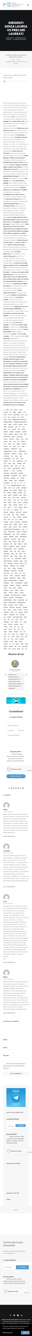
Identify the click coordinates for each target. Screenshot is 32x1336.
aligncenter (16, 414)
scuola (26, 609)
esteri (9, 492)
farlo (24, 495)
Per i (5, 568)
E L (24, 483)
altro (5, 419)
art (23, 427)
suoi (18, 629)
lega (10, 524)
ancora (20, 424)
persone (20, 570)
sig (4, 617)
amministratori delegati (20, 422)
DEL (23, 466)
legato (20, 524)
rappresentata (8, 600)
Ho (4, 509)
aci (10, 412)
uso (5, 639)
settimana (11, 614)
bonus (13, 436)
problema (6, 583)
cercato (23, 441)
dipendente (7, 475)
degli (16, 466)
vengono (6, 641)
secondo (6, 612)
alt (18, 417)
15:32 (11, 844)
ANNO (5, 427)
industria (18, 512)
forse (14, 502)
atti (9, 429)
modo (25, 544)
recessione (21, 600)
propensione (18, 583)
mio (11, 544)
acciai (20, 409)
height (25, 507)
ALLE (5, 417)
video (22, 644)
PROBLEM (21, 580)
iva (12, 519)
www (18, 648)
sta (21, 622)
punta (5, 587)
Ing (4, 514)
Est (5, 492)
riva (5, 609)
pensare (6, 566)
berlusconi (7, 436)
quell (11, 590)
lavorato (17, 522)
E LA (5, 485)
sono (21, 619)
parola (16, 563)
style (10, 627)
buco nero (19, 436)
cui (10, 461)
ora (25, 556)
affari (14, 412)
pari (5, 563)
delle (23, 468)
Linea (10, 527)
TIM (21, 631)
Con (20, 448)
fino (5, 502)
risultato (18, 607)
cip (10, 446)
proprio (12, 585)
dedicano (6, 466)
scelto (20, 609)
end (24, 485)
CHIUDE (5, 446)
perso (14, 568)
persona (20, 568)
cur (14, 461)
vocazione (24, 646)
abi (11, 409)
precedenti (13, 578)
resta (5, 605)
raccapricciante (15, 595)
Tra (9, 634)
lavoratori (24, 522)
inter (17, 514)
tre (17, 634)
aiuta (5, 414)
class (14, 446)
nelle (23, 551)
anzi (16, 427)
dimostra (6, 473)
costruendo (7, 458)
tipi (24, 631)
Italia (14, 517)
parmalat (10, 563)
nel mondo (7, 553)
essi (25, 490)
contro (20, 453)
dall (5, 463)
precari (6, 578)
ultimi (17, 636)
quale (14, 587)
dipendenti (14, 475)
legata (15, 524)
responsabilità (21, 602)
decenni (19, 463)
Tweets (8, 1191)
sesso (5, 614)
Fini (22, 500)
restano (11, 605)
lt (26, 529)
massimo (13, 539)
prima (23, 578)
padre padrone (8, 561)
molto (5, 546)
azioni (5, 434)
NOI (16, 553)
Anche (10, 424)
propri (25, 583)
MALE (18, 534)
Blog (16, 1201)
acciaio (6, 412)
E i (18, 483)
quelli (21, 590)
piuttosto (6, 573)
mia (19, 541)
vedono (22, 639)
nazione (6, 551)
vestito (6, 644)
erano (15, 490)
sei (16, 612)
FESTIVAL (23, 497)
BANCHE (11, 434)
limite (5, 527)
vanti (16, 639)
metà (10, 541)
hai (16, 507)
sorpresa (6, 622)
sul (18, 627)
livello (15, 527)
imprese (12, 512)
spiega (16, 622)
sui (15, 627)
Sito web (6, 1047)
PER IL (9, 568)
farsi (5, 497)
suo (14, 629)
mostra (23, 546)
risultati (12, 607)
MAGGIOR (24, 531)
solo (17, 619)
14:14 (11, 803)
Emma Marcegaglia (16, 485)
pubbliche (25, 585)
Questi (16, 592)
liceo (25, 524)
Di (10, 470)
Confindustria (8, 451)
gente (5, 505)
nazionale (21, 548)
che (5, 444)
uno (26, 636)
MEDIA (23, 539)
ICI (11, 509)
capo (22, 439)
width (14, 648)
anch (5, 424)
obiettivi (6, 556)
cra (13, 458)
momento (11, 546)
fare (20, 495)
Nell (19, 551)
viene (26, 644)
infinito (25, 512)
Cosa (16, 456)
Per (17, 566)
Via (13, 644)
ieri (21, 509)
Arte (5, 429)
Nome (5, 1031)
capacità (11, 439)
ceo (18, 441)
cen (14, 441)
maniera (11, 536)
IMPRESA (6, 512)
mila (23, 541)
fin (18, 500)
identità (16, 509)
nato (15, 548)
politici (6, 575)
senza (26, 612)
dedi (24, 463)
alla (26, 414)
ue (9, 636)
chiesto (24, 444)
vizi (19, 646)
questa (11, 592)
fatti (13, 497)
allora (14, 417)
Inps (13, 514)
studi (21, 624)
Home (13, 59)
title (5, 634)
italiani (19, 517)
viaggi (17, 644)
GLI (25, 505)
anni (25, 424)
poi (20, 573)
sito (5, 619)
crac (17, 458)
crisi (21, 458)
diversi (22, 478)
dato (14, 463)
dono (15, 480)
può (10, 587)
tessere (16, 631)
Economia (8, 39)
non (24, 553)
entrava (6, 490)
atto (19, 429)
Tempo (10, 631)
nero (12, 553)
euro (5, 495)
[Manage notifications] (27, 1332)
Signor (9, 617)
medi (19, 539)
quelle (16, 590)
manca (5, 536)
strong (16, 624)
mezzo (15, 541)
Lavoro (24, 37)
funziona (25, 502)
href (8, 509)
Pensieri (19, 37)
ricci (16, 605)
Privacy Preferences (7, 1332)
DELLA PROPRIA (16, 468)
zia (22, 648)
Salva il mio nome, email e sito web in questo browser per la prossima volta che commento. (14, 1058)
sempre (21, 612)
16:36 (11, 895)
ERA (11, 490)
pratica (23, 575)
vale (12, 639)
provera (18, 585)
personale (6, 570)
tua (26, 634)
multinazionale (8, 548)
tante (5, 631)
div (18, 478)
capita (17, 439)
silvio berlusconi (17, 617)
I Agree (25, 1332)
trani (13, 634)
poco (16, 573)
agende (20, 412)
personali (14, 570)
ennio (5, 488)
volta (5, 648)
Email (5, 1039)
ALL (22, 414)
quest (5, 592)
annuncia (10, 427)
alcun (10, 414)
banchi (16, 434)
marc (16, 536)
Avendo (6, 431)
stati (5, 624)
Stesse (10, 624)
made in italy (11, 531)
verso (20, 641)
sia (17, 614)
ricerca (21, 605)
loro (23, 529)
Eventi (9, 495)
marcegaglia (23, 536)
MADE (5, 531)
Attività (14, 429)
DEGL (11, 466)
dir (20, 475)
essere (20, 490)
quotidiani (6, 595)
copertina (6, 456)
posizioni (17, 575)
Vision (5, 646)
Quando (20, 587)
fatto (18, 497)
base (21, 434)
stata (24, 622)
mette (5, 541)
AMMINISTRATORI (8, 422)
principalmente (13, 580)
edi (15, 483)
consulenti (7, 453)
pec (26, 563)
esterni (14, 492)
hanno (20, 507)
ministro (6, 544)
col (19, 446)
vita (15, 646)
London (25, 527)
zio (26, 648)
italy (5, 519)
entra (18, 488)
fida (5, 500)
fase (9, 497)
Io (10, 517)
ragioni (24, 595)
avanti (23, 429)
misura (20, 544)
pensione (12, 566)
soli (13, 619)
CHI (13, 444)
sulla (5, 629)
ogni (11, 556)
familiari (15, 495)
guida (9, 507)
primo (5, 580)
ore (5, 558)
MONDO (17, 546)
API (20, 427)
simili (25, 617)
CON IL (15, 451)
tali (22, 629)
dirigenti (13, 478)
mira (15, 544)
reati (15, 600)
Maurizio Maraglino (20, 39)
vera (16, 641)
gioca (10, 505)
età (24, 492)
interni (22, 514)
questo (22, 592)
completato (14, 448)
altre (22, 417)
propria (6, 585)
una (22, 636)
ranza (5, 597)
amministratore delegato (19, 419)
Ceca (10, 441)
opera (20, 556)
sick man (22, 614)
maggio (19, 531)
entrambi (23, 488)
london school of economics (12, 529)
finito (26, 500)
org (8, 558)
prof (12, 583)
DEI (20, 466)
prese (18, 578)
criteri (5, 461)
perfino (22, 566)
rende (5, 602)
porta (11, 575)
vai (8, 639)
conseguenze (22, 451)
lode (20, 527)
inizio (8, 514)
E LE (8, 485)
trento (22, 634)
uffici (12, 636)
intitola (6, 517)
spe (12, 622)
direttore (6, 478)
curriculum (19, 461)
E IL (21, 483)
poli (24, 573)
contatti (14, 453)
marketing (6, 539)
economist (7, 483)
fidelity (10, 500)
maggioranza (7, 534)
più (12, 573)
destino (6, 470)
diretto (24, 475)
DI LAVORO (19, 470)
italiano (25, 517)
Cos (12, 456)
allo (9, 417)
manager (23, 534)
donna (5, 480)
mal (14, 534)
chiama (18, 444)
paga (25, 561)
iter (9, 519)
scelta (14, 609)
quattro (6, 590)
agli (24, 412)
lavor (11, 522)
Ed (12, 483)
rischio (6, 607)
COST (20, 456)
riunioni (25, 607)
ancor (15, 424)
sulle (10, 629)
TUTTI (5, 636)
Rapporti (11, 597)
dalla (9, 463)
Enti (14, 488)
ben (25, 434)
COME (22, 446)
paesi (21, 561)
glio (5, 507)
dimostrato (14, 473)
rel (26, 600)
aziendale (18, 431)
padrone (15, 561)
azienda (11, 431)
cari (26, 439)
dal (26, 461)
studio (5, 627)
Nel (15, 551)
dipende (21, 473)
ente (9, 488)
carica (5, 441)
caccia (5, 439)
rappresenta (18, 597)
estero (20, 492)
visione (11, 646)
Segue (12, 612)
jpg (16, 519)
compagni (6, 448)
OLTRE (15, 556)
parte (21, 563)
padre (24, 558)
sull (22, 627)
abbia (7, 409)
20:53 (11, 970)
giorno (15, 505)
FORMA (9, 502)
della (9, 468)
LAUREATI (6, 522)
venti (11, 641)
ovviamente (18, 558)
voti (9, 648)
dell (5, 468)
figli (15, 500)
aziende (24, 431)
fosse (19, 502)
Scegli (9, 609)
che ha (9, 444)
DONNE (10, 480)
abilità (15, 409)
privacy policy (11, 750)
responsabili (12, 602)
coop (25, 453)
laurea (20, 519)
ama (10, 419)
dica (14, 470)
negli (11, 551)
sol (9, 619)
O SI (12, 558)
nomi (20, 553)
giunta (20, 505)
